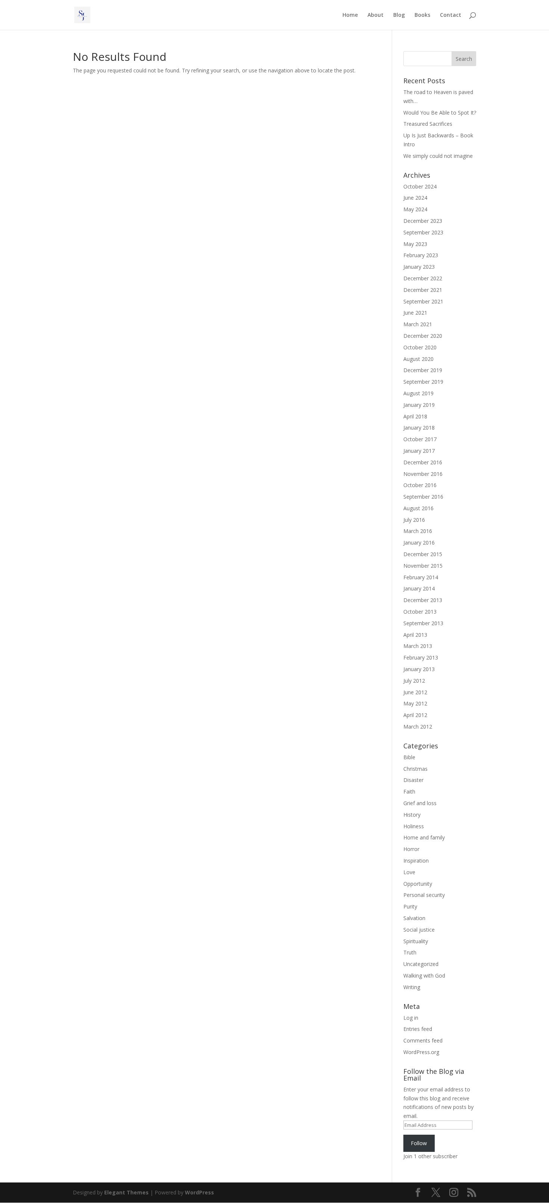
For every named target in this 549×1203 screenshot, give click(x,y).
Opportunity (417, 883)
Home (350, 15)
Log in (410, 1017)
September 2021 (423, 301)
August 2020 (418, 358)
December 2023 (422, 220)
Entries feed (417, 1028)
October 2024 (420, 186)
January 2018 (419, 427)
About (375, 15)
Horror (411, 849)
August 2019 (418, 393)
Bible (409, 757)
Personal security (424, 894)
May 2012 (415, 703)
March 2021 (417, 324)
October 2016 (420, 485)
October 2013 (420, 611)
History (412, 814)
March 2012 (417, 726)
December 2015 (422, 554)
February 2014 (420, 577)
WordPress (199, 1192)
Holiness (413, 826)
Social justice (419, 929)
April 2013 (415, 634)
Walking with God (424, 975)
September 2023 (423, 232)
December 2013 (422, 600)
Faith (409, 791)
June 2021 (415, 312)
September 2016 (423, 496)
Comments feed (423, 1040)
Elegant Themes (126, 1192)
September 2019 (423, 381)
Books (422, 15)
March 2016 (417, 531)
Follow (419, 1143)
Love (409, 872)
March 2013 (417, 645)
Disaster (413, 779)
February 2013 (420, 657)
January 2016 (419, 542)
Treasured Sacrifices (427, 123)
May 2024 (415, 209)
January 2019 (419, 404)
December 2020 (422, 335)
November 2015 (423, 565)
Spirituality (415, 941)
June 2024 (415, 197)
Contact (450, 15)
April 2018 (415, 416)
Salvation (414, 918)
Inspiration (416, 860)
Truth (409, 952)
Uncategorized (420, 963)
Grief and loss (420, 803)
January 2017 (419, 450)
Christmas (415, 768)
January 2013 (419, 669)
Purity (410, 906)
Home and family (424, 837)
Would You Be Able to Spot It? (439, 112)
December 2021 (422, 289)
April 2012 (415, 715)
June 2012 (415, 692)
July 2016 (414, 519)
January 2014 (419, 588)
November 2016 (423, 473)
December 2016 (422, 462)
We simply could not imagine (438, 155)
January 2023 (419, 266)
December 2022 (422, 278)
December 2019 (422, 370)
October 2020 (420, 347)
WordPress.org (421, 1052)
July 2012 (414, 680)
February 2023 (420, 255)
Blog (399, 15)
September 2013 (423, 623)
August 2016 (418, 508)
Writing (411, 987)
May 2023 (415, 243)
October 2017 (420, 439)
